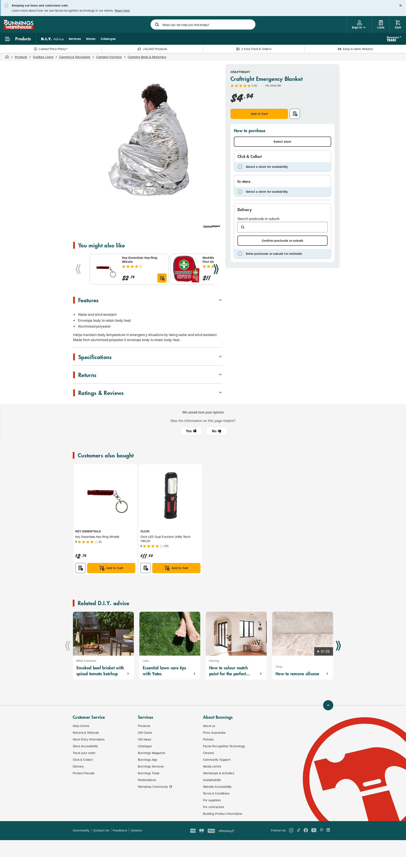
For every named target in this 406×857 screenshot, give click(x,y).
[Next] (216, 269)
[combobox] (203, 24)
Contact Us (101, 830)
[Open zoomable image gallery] (217, 209)
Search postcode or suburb (258, 219)
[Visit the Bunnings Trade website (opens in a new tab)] (394, 39)
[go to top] (328, 705)
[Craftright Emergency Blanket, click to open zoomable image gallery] (148, 139)
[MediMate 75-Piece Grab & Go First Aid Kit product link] (185, 269)
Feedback (120, 830)
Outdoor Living (43, 57)
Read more (122, 10)
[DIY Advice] (52, 39)
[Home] (7, 57)
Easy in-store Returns (358, 49)
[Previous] (78, 269)
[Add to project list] (295, 114)
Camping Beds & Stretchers (147, 57)
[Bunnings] (18, 28)
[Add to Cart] (162, 278)
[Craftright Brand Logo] (211, 226)
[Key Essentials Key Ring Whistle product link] (105, 269)
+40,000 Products (155, 49)
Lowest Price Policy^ (53, 49)
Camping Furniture (109, 57)
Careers (136, 830)
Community (81, 830)
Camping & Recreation (75, 57)
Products (21, 57)
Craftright (240, 72)
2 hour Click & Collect (256, 49)
